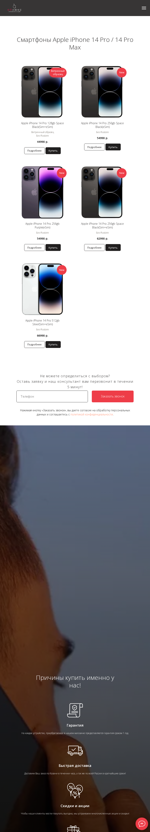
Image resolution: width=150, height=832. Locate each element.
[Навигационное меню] (144, 8)
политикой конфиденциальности (92, 414)
